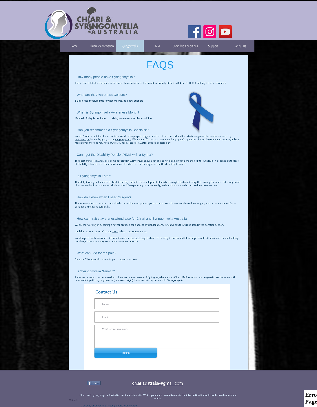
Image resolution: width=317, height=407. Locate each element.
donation (209, 224)
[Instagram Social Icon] (209, 31)
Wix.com (132, 405)
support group (123, 139)
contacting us (82, 139)
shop (115, 231)
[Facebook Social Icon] (194, 31)
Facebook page (138, 238)
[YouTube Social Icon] (225, 31)
